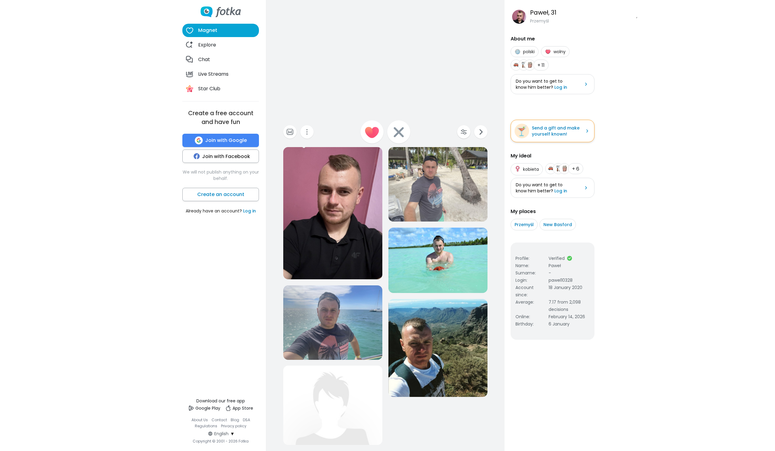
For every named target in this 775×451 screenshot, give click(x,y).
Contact (219, 419)
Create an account (220, 194)
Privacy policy (233, 426)
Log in (249, 211)
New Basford (557, 225)
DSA (246, 419)
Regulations (206, 426)
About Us (199, 419)
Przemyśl (524, 225)
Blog (235, 419)
